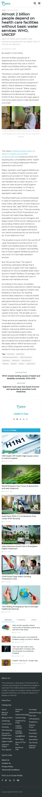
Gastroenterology (22, 715)
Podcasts (32, 730)
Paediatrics (33, 722)
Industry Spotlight (19, 732)
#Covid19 (10, 354)
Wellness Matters (32, 747)
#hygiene (6, 360)
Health (21, 364)
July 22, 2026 (7, 551)
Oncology (33, 710)
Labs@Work (20, 736)
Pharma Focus (32, 726)
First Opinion (7, 750)
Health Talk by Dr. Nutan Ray (25, 661)
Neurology (19, 739)
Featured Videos (5, 746)
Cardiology (6, 721)
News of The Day (12, 10)
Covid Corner (7, 724)
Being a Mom (7, 718)
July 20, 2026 (7, 581)
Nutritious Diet (19, 748)
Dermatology (7, 730)
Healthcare (31, 364)
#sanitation (26, 360)
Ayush (4, 710)
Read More (6, 700)
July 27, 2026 (7, 521)
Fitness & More (19, 711)
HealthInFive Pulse (20, 722)
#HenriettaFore (26, 357)
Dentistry (5, 727)
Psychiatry (33, 733)
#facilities (20, 354)
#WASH (6, 364)
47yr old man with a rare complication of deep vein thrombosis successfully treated (23, 650)
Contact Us (6, 763)
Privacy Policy (7, 767)
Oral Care (32, 716)
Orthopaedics (34, 719)
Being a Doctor (5, 714)
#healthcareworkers (10, 357)
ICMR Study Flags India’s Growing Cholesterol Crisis (16, 577)
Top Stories (33, 743)
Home (4, 10)
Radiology (33, 736)
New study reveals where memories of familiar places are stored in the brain (26, 627)
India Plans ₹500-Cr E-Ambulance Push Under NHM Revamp (19, 517)
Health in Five (21, 414)
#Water (14, 364)
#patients (15, 360)
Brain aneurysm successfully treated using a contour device (25, 638)
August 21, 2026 (7, 461)
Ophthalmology (35, 713)
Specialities (33, 739)
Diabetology (6, 738)
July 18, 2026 (7, 612)
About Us (5, 760)
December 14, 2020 (9, 49)
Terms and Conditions (11, 770)
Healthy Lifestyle (18, 727)
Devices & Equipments (6, 734)
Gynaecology (20, 718)
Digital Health (7, 741)
